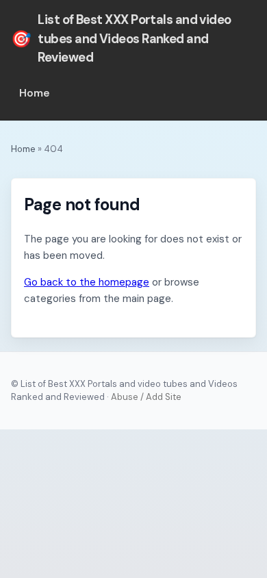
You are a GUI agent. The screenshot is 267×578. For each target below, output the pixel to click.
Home (34, 93)
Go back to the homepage (86, 282)
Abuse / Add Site (146, 397)
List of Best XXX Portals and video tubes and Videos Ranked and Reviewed (121, 39)
